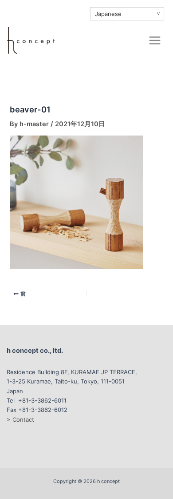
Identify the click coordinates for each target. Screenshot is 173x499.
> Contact (20, 419)
